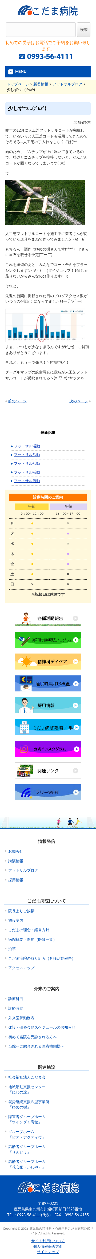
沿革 (12, 949)
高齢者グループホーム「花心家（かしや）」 (27, 1164)
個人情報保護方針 (48, 1247)
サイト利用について (48, 1241)
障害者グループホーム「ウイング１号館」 (27, 1119)
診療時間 (15, 1008)
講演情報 (15, 861)
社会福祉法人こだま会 (27, 1077)
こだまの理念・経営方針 (28, 930)
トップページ (18, 84)
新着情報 (40, 84)
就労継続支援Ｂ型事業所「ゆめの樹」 (28, 1105)
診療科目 (15, 999)
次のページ (78, 401)
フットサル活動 (27, 446)
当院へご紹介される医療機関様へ (36, 1046)
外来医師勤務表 (21, 1018)
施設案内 (15, 921)
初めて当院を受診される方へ (32, 1037)
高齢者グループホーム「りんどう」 (27, 1149)
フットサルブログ (67, 84)
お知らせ (15, 851)
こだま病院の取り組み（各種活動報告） (41, 959)
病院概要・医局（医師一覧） (32, 940)
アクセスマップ (21, 968)
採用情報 (15, 880)
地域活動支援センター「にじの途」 (27, 1090)
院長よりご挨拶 (21, 911)
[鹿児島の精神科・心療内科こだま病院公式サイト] (48, 17)
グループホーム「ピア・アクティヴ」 (27, 1134)
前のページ (17, 401)
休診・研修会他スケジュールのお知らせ (41, 1027)
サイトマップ (48, 1252)
